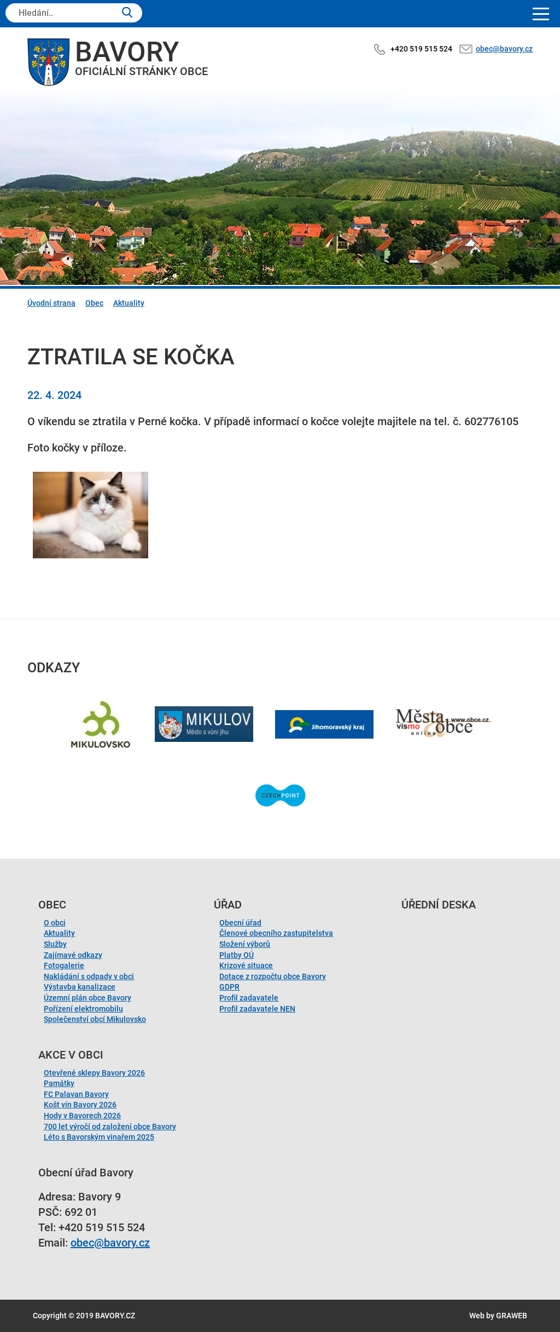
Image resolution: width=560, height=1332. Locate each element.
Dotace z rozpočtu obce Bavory (272, 976)
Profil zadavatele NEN (257, 1008)
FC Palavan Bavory (76, 1094)
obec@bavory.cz (504, 48)
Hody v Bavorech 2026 (82, 1115)
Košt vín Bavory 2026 (80, 1104)
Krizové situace (246, 965)
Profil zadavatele (248, 997)
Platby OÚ (236, 955)
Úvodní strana (51, 303)
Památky (59, 1083)
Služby (55, 944)
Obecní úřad (240, 922)
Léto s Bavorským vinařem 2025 (99, 1137)
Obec (94, 303)
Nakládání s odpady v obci (89, 976)
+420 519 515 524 (421, 48)
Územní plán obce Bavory (87, 997)
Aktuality (128, 303)
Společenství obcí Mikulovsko (95, 1019)
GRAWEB (511, 1315)
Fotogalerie (64, 965)
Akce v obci (70, 1054)
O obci (55, 922)
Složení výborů (244, 944)
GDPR (229, 986)
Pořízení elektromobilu (83, 1008)
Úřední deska (438, 904)
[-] (90, 515)
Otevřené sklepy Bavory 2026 (94, 1072)
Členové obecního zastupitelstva (276, 933)
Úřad (228, 904)
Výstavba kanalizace (79, 986)
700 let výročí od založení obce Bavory (110, 1126)
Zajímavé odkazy (73, 955)
